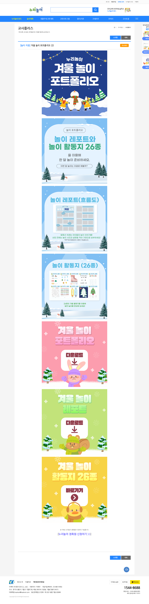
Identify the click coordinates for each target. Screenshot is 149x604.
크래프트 (95, 19)
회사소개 (20, 582)
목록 (126, 37)
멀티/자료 (80, 19)
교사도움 (126, 19)
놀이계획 (30, 19)
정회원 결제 (121, 2)
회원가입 (113, 2)
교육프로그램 (65, 19)
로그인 (107, 2)
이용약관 (28, 582)
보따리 (110, 19)
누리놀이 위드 (17, 19)
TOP (126, 570)
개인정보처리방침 (38, 582)
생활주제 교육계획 (46, 19)
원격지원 (124, 582)
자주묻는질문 (114, 582)
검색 (95, 9)
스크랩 (115, 37)
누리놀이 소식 (129, 2)
